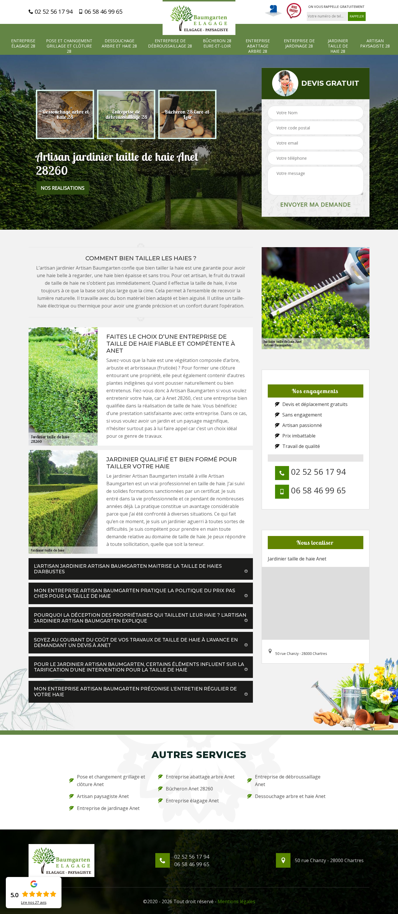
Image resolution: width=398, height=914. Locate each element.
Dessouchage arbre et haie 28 (119, 43)
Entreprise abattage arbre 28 (258, 46)
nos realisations (62, 188)
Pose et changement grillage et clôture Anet (111, 781)
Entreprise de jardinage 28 (299, 43)
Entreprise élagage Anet (192, 800)
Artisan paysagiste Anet (103, 796)
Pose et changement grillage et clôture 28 (69, 46)
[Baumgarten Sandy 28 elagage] (199, 17)
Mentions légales (236, 901)
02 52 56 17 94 (53, 11)
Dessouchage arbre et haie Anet (290, 796)
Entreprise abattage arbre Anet (200, 777)
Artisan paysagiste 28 (375, 43)
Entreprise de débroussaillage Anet (287, 781)
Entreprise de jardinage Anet (108, 808)
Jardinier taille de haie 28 (338, 46)
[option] (65, 114)
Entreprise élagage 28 (23, 43)
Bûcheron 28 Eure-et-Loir (217, 43)
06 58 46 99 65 (102, 11)
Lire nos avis (33, 903)
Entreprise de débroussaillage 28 (170, 43)
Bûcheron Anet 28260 (189, 788)
